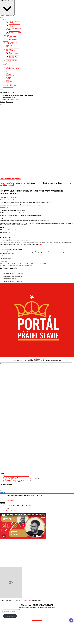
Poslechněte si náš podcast (10, 179)
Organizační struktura (14, 24)
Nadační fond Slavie (8, 87)
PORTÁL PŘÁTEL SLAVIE (37, 359)
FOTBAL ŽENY (12, 56)
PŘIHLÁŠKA (6, 35)
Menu (1, 17)
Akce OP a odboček (11, 66)
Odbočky (11, 26)
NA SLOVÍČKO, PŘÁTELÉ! (9, 85)
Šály (7, 73)
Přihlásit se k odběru (10, 616)
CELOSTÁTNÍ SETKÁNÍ (12, 60)
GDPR (7, 33)
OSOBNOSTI (9, 43)
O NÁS (4, 19)
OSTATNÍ (8, 63)
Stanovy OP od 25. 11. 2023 (15, 28)
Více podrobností (10, 500)
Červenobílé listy (10, 75)
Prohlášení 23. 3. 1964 (14, 31)
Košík (7, 80)
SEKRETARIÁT (9, 49)
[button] (71, 620)
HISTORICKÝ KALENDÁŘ (12, 68)
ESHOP (5, 71)
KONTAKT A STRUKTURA (13, 21)
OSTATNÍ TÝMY (13, 57)
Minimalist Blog (28, 600)
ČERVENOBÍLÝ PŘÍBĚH (12, 36)
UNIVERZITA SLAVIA (11, 59)
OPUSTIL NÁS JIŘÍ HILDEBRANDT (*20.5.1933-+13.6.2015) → (16, 265)
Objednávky (9, 81)
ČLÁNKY (5, 41)
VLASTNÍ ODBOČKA (11, 39)
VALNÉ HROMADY (11, 50)
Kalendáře (8, 77)
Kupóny (8, 78)
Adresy (7, 82)
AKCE (4, 64)
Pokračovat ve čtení (37, 620)
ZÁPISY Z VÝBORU (14, 48)
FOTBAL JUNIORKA (14, 55)
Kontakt (11, 22)
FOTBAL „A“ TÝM (13, 53)
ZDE (41, 244)
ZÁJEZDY (8, 61)
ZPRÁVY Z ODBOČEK (11, 42)
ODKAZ (50, 202)
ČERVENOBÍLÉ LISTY (11, 45)
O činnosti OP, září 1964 (15, 32)
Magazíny (8, 74)
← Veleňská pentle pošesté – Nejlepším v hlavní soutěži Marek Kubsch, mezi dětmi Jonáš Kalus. (23, 263)
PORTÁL (5, 70)
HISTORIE (8, 29)
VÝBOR (11, 25)
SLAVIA (8, 52)
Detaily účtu (9, 84)
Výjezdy (8, 67)
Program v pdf (3, 261)
